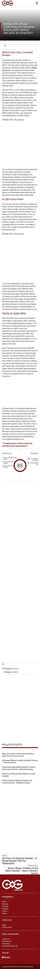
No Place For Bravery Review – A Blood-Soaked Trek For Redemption (19, 861)
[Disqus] (20, 567)
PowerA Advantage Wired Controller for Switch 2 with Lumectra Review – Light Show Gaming (19, 768)
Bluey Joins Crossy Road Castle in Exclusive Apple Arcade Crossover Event (18, 754)
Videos (4, 913)
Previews (5, 906)
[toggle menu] (37, 3)
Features (5, 908)
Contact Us (6, 939)
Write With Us (7, 941)
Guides (4, 911)
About (4, 925)
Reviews (5, 904)
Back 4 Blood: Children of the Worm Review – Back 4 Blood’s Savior (21, 870)
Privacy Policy (7, 927)
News (4, 901)
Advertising (6, 943)
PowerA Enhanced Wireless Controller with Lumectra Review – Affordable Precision (17, 781)
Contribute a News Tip (10, 946)
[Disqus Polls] (20, 511)
